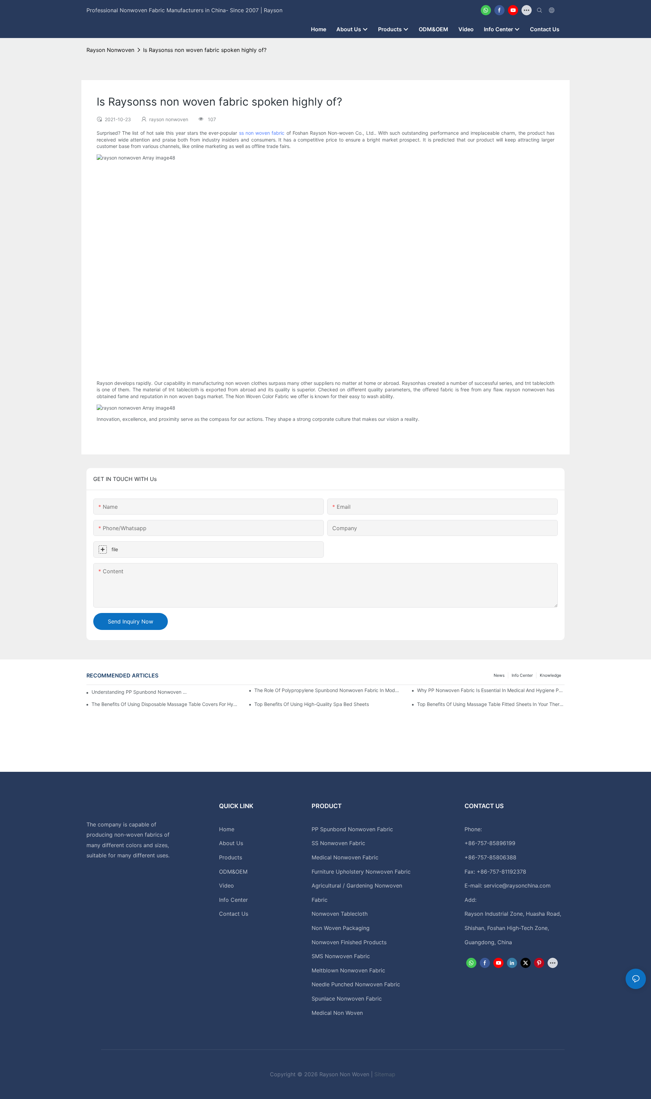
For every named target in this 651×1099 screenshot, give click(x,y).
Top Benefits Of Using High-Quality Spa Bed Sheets (311, 704)
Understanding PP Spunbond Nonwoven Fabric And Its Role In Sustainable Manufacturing (140, 692)
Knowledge (550, 675)
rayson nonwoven (110, 49)
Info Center (522, 675)
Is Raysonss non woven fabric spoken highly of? (205, 49)
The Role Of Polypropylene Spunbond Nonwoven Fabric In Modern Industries (328, 690)
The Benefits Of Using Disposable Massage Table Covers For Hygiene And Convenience (165, 704)
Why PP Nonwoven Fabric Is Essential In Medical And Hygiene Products (491, 690)
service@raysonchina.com (517, 885)
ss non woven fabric (262, 133)
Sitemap (384, 1074)
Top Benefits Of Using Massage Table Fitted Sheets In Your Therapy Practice (491, 704)
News (499, 675)
